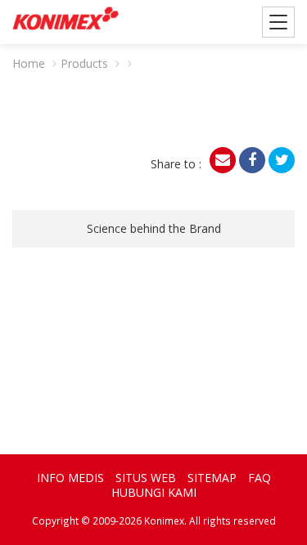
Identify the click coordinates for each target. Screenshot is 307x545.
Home (28, 63)
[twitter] (282, 160)
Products (84, 63)
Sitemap (212, 477)
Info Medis (70, 477)
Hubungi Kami (153, 492)
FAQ (259, 477)
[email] (223, 160)
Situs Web (145, 477)
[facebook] (252, 160)
